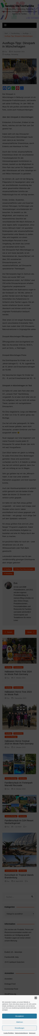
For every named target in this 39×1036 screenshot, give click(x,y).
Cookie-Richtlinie (9, 1033)
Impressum (32, 1033)
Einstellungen (19, 1028)
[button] (36, 998)
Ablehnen (19, 1022)
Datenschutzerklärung (21, 1033)
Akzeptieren (19, 1016)
